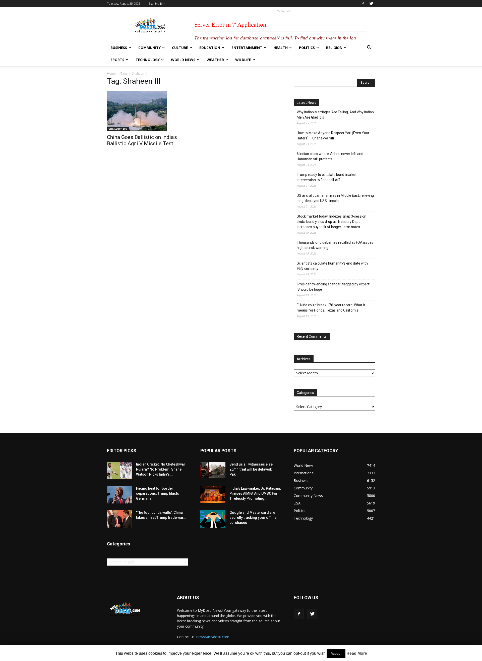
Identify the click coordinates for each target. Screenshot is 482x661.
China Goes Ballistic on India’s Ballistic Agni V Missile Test (142, 140)
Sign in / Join (157, 3)
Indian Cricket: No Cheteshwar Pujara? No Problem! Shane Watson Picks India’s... (160, 469)
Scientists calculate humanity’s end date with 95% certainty (332, 266)
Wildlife (243, 59)
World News (183, 59)
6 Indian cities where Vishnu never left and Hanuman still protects (330, 156)
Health (281, 47)
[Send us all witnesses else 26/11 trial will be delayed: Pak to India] (212, 470)
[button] (369, 48)
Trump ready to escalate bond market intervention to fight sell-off (326, 177)
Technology (148, 59)
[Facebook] (363, 3)
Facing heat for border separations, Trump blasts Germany (157, 493)
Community (149, 47)
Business (118, 47)
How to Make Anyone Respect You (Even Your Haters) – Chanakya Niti (333, 135)
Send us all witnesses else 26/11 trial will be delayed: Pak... (251, 469)
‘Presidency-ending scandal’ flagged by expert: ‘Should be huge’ (333, 286)
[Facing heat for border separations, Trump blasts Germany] (119, 494)
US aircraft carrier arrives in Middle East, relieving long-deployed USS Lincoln (335, 198)
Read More (356, 653)
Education (209, 47)
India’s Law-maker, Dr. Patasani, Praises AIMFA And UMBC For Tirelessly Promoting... (255, 493)
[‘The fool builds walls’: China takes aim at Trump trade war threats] (119, 519)
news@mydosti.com (212, 636)
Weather (215, 59)
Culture (180, 47)
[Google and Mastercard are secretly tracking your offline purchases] (212, 519)
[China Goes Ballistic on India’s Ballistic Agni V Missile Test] (147, 111)
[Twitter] (371, 3)
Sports (117, 59)
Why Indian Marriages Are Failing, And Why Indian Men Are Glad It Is (335, 114)
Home (111, 73)
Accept (336, 653)
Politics (307, 47)
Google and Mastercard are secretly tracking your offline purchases (252, 518)
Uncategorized (117, 128)
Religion (334, 47)
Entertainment (246, 47)
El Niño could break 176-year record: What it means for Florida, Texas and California (331, 307)
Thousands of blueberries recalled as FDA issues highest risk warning (335, 245)
